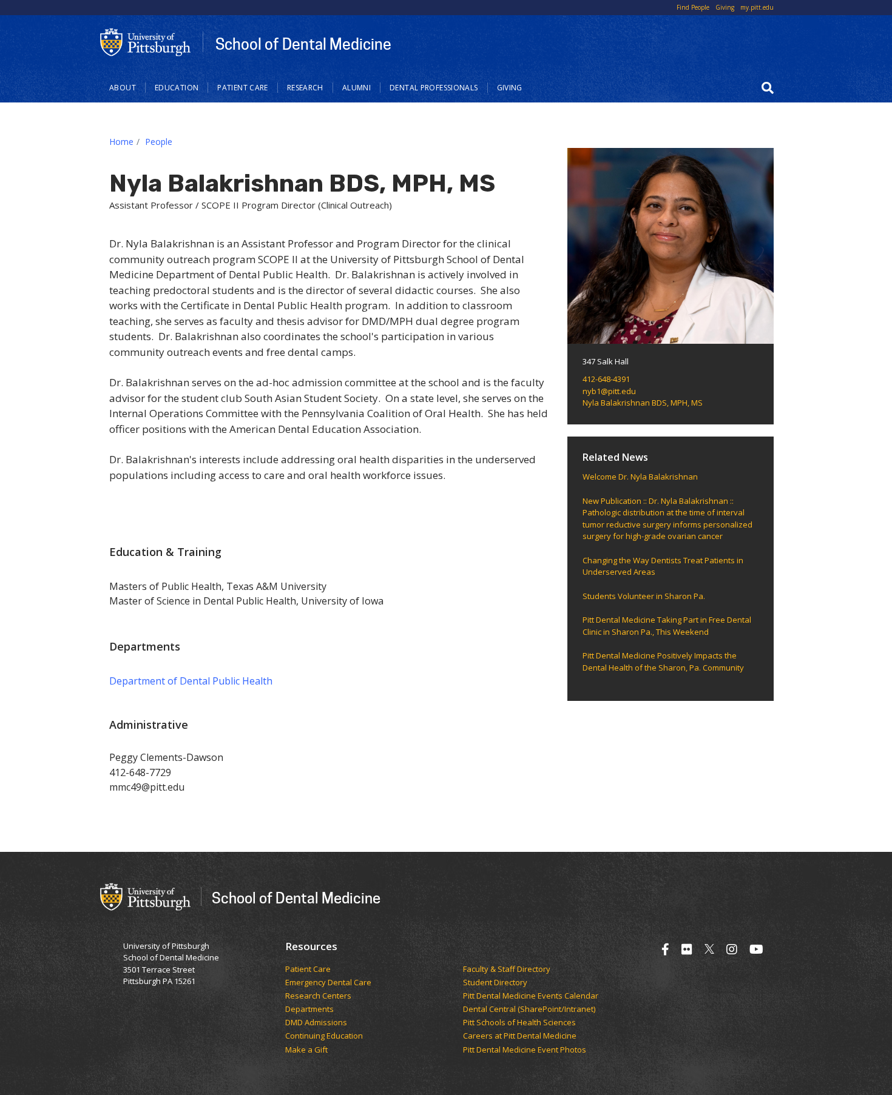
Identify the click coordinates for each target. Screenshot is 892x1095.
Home (121, 141)
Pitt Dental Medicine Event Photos (524, 1050)
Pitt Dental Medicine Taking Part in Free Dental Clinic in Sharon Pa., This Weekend (667, 625)
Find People (693, 7)
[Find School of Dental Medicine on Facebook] (665, 949)
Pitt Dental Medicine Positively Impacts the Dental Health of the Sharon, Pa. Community (663, 661)
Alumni (356, 87)
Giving (724, 7)
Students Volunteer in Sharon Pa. (644, 596)
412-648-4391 (606, 378)
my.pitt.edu (757, 7)
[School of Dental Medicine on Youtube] (756, 949)
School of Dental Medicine (303, 43)
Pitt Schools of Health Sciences (519, 1023)
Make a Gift (306, 1050)
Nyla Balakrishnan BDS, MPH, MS (643, 402)
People (158, 141)
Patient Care (242, 87)
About (122, 87)
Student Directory (495, 983)
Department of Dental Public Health (190, 681)
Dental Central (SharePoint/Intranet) (529, 1009)
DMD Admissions (316, 1023)
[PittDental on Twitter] (709, 949)
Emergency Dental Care (328, 983)
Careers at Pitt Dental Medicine (519, 1036)
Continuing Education (324, 1036)
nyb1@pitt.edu (609, 391)
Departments (309, 1009)
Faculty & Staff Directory (506, 969)
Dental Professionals (434, 87)
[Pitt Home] (145, 41)
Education (176, 87)
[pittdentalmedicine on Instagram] (731, 949)
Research (305, 87)
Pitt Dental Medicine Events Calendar (530, 996)
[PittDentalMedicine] (686, 949)
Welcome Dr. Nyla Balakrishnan (640, 476)
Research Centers (318, 996)
